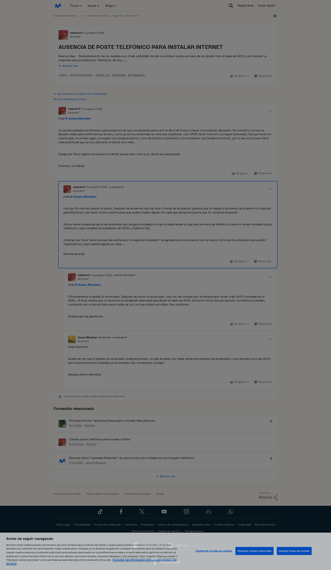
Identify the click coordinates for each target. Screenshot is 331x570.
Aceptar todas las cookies (294, 550)
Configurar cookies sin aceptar (214, 550)
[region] (165, 551)
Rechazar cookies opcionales (255, 550)
